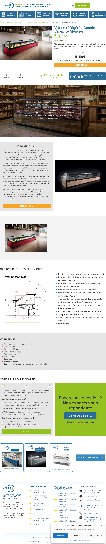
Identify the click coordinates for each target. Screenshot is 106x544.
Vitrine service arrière (12, 412)
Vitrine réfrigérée (11, 14)
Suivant (26, 432)
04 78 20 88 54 (76, 77)
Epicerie (20, 405)
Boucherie (7, 402)
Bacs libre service (64, 14)
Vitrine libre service (32, 412)
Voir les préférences (94, 536)
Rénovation (29, 422)
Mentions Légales (84, 540)
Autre (44, 405)
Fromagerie (20, 402)
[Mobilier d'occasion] (75, 14)
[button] (102, 526)
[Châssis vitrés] (21, 15)
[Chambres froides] (39, 14)
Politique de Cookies (72, 540)
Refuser (77, 536)
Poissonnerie (8, 405)
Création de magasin (12, 422)
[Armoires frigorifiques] (93, 14)
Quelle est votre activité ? (14, 399)
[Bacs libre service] (57, 14)
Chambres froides (46, 14)
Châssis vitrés (28, 14)
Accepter (60, 536)
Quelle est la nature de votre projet (19, 418)
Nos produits (6, 22)
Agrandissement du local (13, 427)
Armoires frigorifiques (100, 14)
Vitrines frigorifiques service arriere (38, 22)
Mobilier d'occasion (81, 14)
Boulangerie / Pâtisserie (38, 402)
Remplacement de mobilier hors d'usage (20, 424)
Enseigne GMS (33, 405)
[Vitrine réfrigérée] (4, 14)
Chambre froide (10, 414)
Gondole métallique (28, 414)
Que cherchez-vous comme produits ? (20, 409)
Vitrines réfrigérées (18, 22)
